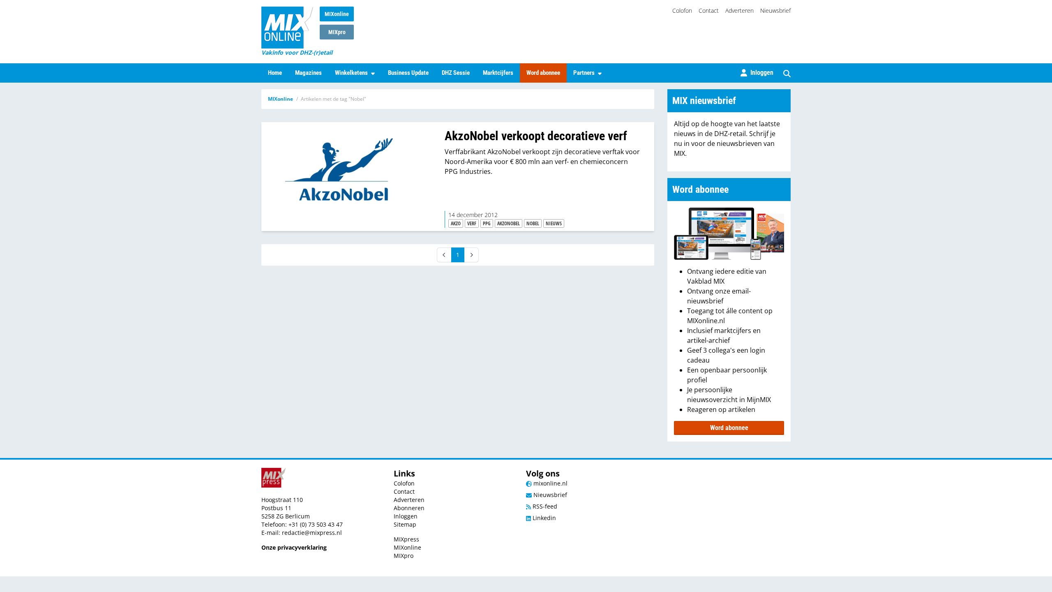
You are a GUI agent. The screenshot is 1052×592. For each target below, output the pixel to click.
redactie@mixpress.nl (312, 532)
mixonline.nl (550, 483)
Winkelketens (351, 72)
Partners (584, 72)
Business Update (408, 72)
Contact (709, 10)
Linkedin (543, 518)
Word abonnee (543, 72)
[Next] (471, 254)
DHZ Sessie (456, 72)
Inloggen (406, 516)
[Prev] (444, 254)
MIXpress (406, 539)
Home (275, 72)
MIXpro (337, 32)
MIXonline (337, 14)
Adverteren (739, 10)
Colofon (682, 10)
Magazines (308, 72)
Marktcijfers (498, 72)
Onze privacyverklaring (294, 547)
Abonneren (409, 508)
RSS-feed (544, 506)
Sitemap (405, 524)
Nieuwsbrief (775, 10)
